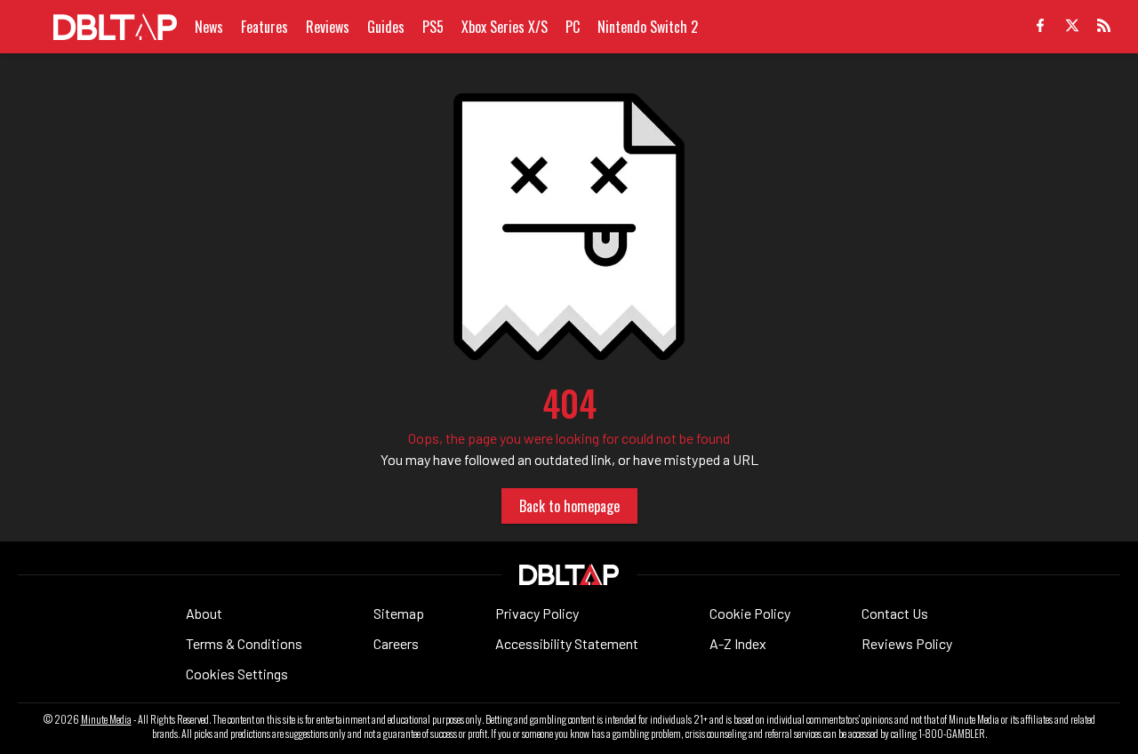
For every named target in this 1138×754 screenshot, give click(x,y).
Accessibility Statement (566, 643)
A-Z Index (737, 643)
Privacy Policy (537, 613)
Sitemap (398, 613)
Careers (396, 643)
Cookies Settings (237, 673)
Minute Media (106, 719)
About (204, 613)
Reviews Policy (907, 643)
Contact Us (895, 613)
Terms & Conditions (244, 643)
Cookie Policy (749, 613)
